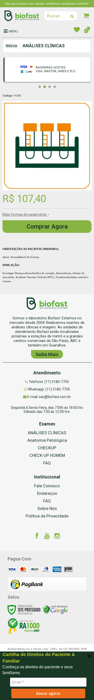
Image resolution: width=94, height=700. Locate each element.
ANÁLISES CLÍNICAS (44, 45)
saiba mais (47, 354)
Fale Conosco (47, 485)
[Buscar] (72, 16)
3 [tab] (49, 86)
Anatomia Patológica (47, 440)
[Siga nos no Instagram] (57, 536)
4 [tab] (54, 86)
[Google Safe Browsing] (55, 609)
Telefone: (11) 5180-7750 (48, 382)
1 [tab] (39, 86)
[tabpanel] (47, 70)
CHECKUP (47, 447)
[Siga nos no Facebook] (37, 536)
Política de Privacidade (47, 515)
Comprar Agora (47, 226)
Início (11, 45)
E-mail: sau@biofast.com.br (49, 397)
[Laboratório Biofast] (22, 16)
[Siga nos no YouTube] (47, 536)
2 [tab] (44, 86)
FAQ (47, 462)
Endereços (47, 493)
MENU (13, 31)
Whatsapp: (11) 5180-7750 (48, 389)
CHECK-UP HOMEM (47, 455)
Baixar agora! (48, 693)
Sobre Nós (47, 508)
